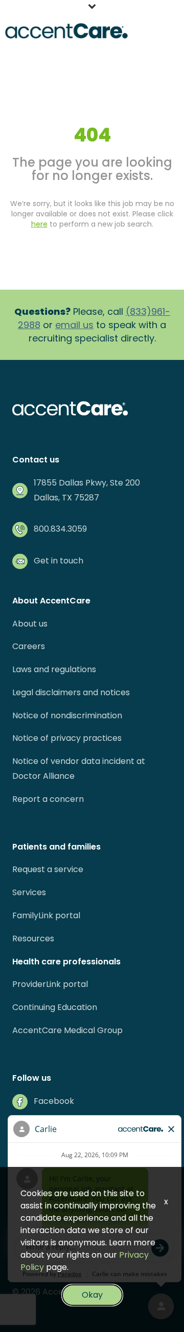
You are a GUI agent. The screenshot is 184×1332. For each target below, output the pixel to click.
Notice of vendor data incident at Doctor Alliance (78, 768)
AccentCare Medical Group (67, 1030)
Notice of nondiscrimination (67, 715)
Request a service (47, 869)
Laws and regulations (54, 669)
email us (74, 324)
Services (29, 892)
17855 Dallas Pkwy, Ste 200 (87, 483)
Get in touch (58, 561)
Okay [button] (92, 1295)
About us (30, 624)
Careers (28, 646)
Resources (33, 938)
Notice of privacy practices (67, 738)
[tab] (92, 8)
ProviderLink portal (50, 984)
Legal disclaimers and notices (71, 692)
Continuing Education (54, 1007)
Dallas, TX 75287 (66, 497)
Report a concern (48, 799)
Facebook (54, 1101)
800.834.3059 (60, 529)
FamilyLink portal (46, 915)
